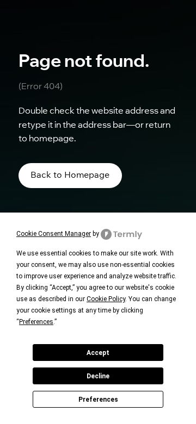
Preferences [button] (36, 322)
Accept (98, 353)
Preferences (98, 399)
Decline (98, 376)
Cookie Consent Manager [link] (53, 234)
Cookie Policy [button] (106, 299)
